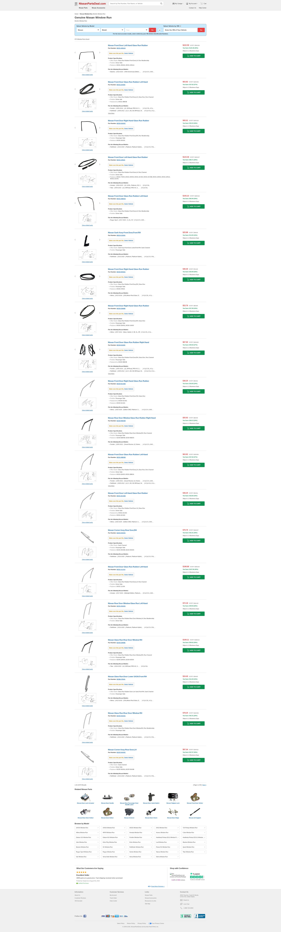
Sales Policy (120, 923)
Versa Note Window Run (110, 857)
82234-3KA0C (121, 533)
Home (76, 14)
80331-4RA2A (121, 48)
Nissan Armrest (129, 818)
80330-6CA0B (121, 384)
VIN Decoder (78, 901)
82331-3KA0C (121, 606)
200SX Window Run (82, 828)
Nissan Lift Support (195, 818)
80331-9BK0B (121, 457)
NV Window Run (108, 847)
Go (152, 30)
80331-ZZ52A (121, 160)
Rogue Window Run (109, 852)
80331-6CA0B (121, 496)
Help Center (202, 8)
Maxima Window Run (189, 842)
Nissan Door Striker (107, 818)
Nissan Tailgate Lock (173, 803)
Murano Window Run (82, 847)
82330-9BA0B (121, 421)
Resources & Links (150, 901)
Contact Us (192, 8)
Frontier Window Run (135, 837)
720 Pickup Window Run (190, 828)
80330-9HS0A (121, 272)
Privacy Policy (142, 923)
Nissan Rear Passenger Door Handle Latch (129, 803)
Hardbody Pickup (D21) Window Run (167, 837)
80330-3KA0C (121, 123)
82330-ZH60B (121, 643)
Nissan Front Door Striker (195, 803)
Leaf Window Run (161, 842)
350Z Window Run (161, 828)
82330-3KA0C (121, 716)
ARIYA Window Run (108, 832)
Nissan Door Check (151, 818)
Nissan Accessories (98, 8)
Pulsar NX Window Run (163, 847)
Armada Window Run (135, 832)
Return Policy (131, 923)
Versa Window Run (135, 857)
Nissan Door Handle (107, 803)
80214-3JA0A (121, 235)
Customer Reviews (80, 898)
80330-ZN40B (121, 308)
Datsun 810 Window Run (110, 837)
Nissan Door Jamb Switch (151, 803)
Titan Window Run (188, 852)
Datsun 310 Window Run (83, 837)
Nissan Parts (83, 8)
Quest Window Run (188, 847)
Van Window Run (81, 857)
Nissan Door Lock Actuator (85, 803)
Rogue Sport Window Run (84, 852)
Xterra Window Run (162, 857)
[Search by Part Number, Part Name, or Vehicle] (161, 3)
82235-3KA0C (121, 752)
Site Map (147, 904)
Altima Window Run (82, 832)
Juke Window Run (81, 842)
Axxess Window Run (162, 832)
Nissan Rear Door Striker (86, 818)
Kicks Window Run (135, 842)
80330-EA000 (121, 345)
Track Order (113, 898)
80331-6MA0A (121, 199)
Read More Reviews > (158, 886)
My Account (113, 895)
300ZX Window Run (135, 828)
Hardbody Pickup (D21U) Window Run (194, 837)
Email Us (186, 900)
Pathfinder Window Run (136, 847)
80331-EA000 (121, 85)
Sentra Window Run (135, 852)
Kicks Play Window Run (110, 842)
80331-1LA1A (121, 569)
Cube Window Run (188, 832)
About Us (77, 895)
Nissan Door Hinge (173, 818)
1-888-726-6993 (188, 908)
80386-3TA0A (121, 679)
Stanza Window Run (162, 852)
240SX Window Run (109, 828)
